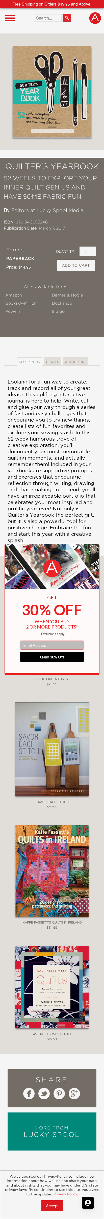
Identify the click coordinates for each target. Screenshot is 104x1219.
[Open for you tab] (88, 1203)
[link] (52, 568)
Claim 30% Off (52, 657)
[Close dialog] (94, 550)
